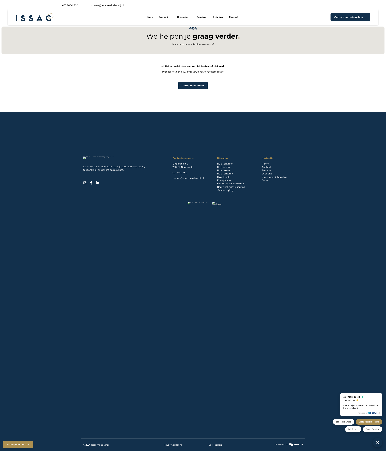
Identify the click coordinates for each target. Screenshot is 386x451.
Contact (266, 180)
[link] (289, 444)
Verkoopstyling (225, 190)
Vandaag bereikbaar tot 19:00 (36, 5)
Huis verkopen (225, 163)
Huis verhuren (225, 173)
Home (265, 163)
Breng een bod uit (18, 444)
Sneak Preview (372, 429)
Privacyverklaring (173, 444)
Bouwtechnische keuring (231, 186)
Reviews (266, 170)
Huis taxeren (224, 170)
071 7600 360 (179, 172)
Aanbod (266, 167)
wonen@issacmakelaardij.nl (188, 178)
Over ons (267, 173)
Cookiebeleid (215, 444)
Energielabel (224, 180)
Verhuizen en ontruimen (231, 183)
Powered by (363, 413)
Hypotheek (223, 177)
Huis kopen (223, 167)
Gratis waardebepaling (274, 177)
